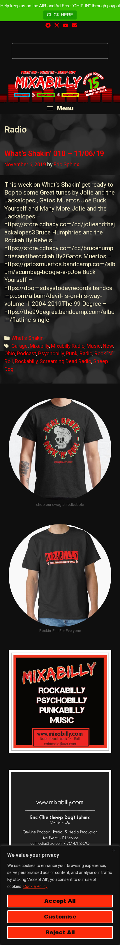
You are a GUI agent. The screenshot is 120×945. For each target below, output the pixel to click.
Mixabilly (39, 346)
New (108, 346)
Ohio (9, 353)
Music (94, 346)
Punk (71, 353)
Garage (19, 346)
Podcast (26, 353)
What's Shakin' (28, 338)
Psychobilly (51, 353)
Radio (86, 353)
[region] (60, 895)
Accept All (60, 901)
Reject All (60, 932)
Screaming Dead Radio (65, 361)
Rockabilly (26, 361)
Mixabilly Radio (67, 346)
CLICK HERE (60, 14)
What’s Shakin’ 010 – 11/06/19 (54, 153)
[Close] (113, 850)
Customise (60, 917)
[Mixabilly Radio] (60, 84)
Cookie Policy (35, 886)
